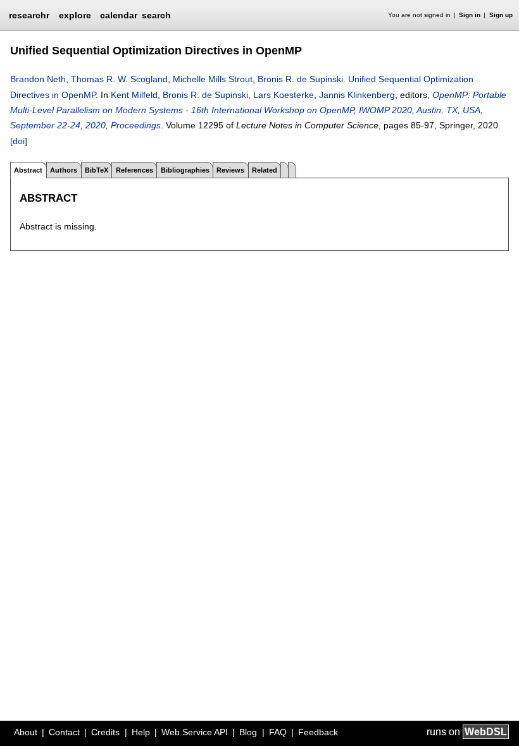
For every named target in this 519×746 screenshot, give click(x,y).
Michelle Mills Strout (213, 79)
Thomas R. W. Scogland (119, 79)
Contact (64, 732)
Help (141, 732)
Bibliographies (185, 170)
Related (264, 170)
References (134, 170)
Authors (63, 170)
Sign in (469, 14)
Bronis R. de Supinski (300, 79)
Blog (248, 732)
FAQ (278, 732)
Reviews (230, 170)
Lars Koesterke (283, 95)
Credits (105, 732)
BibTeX (96, 170)
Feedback (318, 732)
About (25, 732)
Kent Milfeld (134, 95)
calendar (118, 15)
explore (75, 15)
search (156, 15)
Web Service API (194, 732)
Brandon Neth (38, 79)
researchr (29, 14)
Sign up (501, 14)
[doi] (18, 141)
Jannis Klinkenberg (357, 95)
